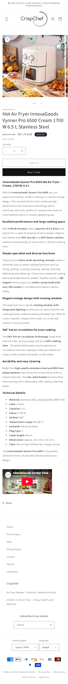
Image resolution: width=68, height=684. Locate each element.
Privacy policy (44, 672)
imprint (11, 564)
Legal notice (44, 677)
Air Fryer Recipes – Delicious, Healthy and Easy (31, 592)
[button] (6, 19)
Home (10, 526)
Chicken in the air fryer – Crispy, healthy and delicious (30, 601)
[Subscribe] (50, 625)
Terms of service (29, 677)
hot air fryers (13, 534)
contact (11, 556)
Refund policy (59, 672)
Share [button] (9, 502)
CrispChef (13, 672)
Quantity (6, 144)
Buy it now (34, 172)
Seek (9, 541)
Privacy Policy (14, 549)
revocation (12, 571)
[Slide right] (41, 103)
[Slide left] (26, 103)
